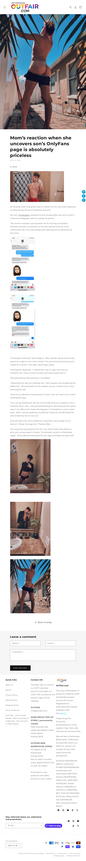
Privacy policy (62, 853)
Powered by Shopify (37, 853)
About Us (9, 685)
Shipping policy (59, 856)
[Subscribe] (41, 825)
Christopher (24, 215)
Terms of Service (13, 710)
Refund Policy (11, 700)
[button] (4, 7)
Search (8, 690)
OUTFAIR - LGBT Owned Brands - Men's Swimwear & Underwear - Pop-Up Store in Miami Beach (17, 719)
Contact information (73, 856)
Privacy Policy (12, 695)
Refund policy (50, 853)
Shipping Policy (12, 705)
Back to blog (44, 622)
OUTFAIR (27, 853)
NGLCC (63, 713)
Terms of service (74, 853)
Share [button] (14, 167)
